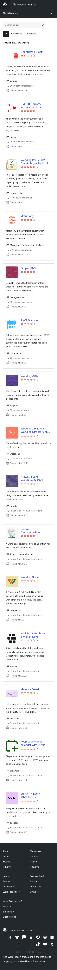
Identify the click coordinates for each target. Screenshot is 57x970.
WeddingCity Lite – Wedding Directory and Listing (35, 430)
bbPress (9, 911)
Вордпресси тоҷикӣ (21, 930)
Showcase (35, 851)
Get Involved (37, 876)
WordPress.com (13, 901)
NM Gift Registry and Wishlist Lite (31, 105)
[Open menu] (52, 4)
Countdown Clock (32, 51)
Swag (34, 891)
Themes (34, 856)
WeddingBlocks (30, 577)
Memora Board (30, 689)
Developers (9, 886)
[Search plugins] (42, 25)
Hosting (7, 861)
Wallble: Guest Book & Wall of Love (33, 635)
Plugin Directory (10, 13)
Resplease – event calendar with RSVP (33, 743)
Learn (6, 876)
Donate (35, 886)
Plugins (33, 861)
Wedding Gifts (29, 376)
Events (33, 881)
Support (7, 881)
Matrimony (27, 216)
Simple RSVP (28, 268)
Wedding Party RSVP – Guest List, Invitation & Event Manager (35, 161)
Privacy (7, 866)
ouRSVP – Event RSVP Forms (30, 795)
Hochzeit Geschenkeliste (30, 531)
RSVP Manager (30, 320)
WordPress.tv (11, 891)
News (6, 856)
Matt (7, 906)
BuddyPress (11, 916)
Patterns (34, 866)
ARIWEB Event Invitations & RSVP (32, 478)
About (6, 851)
